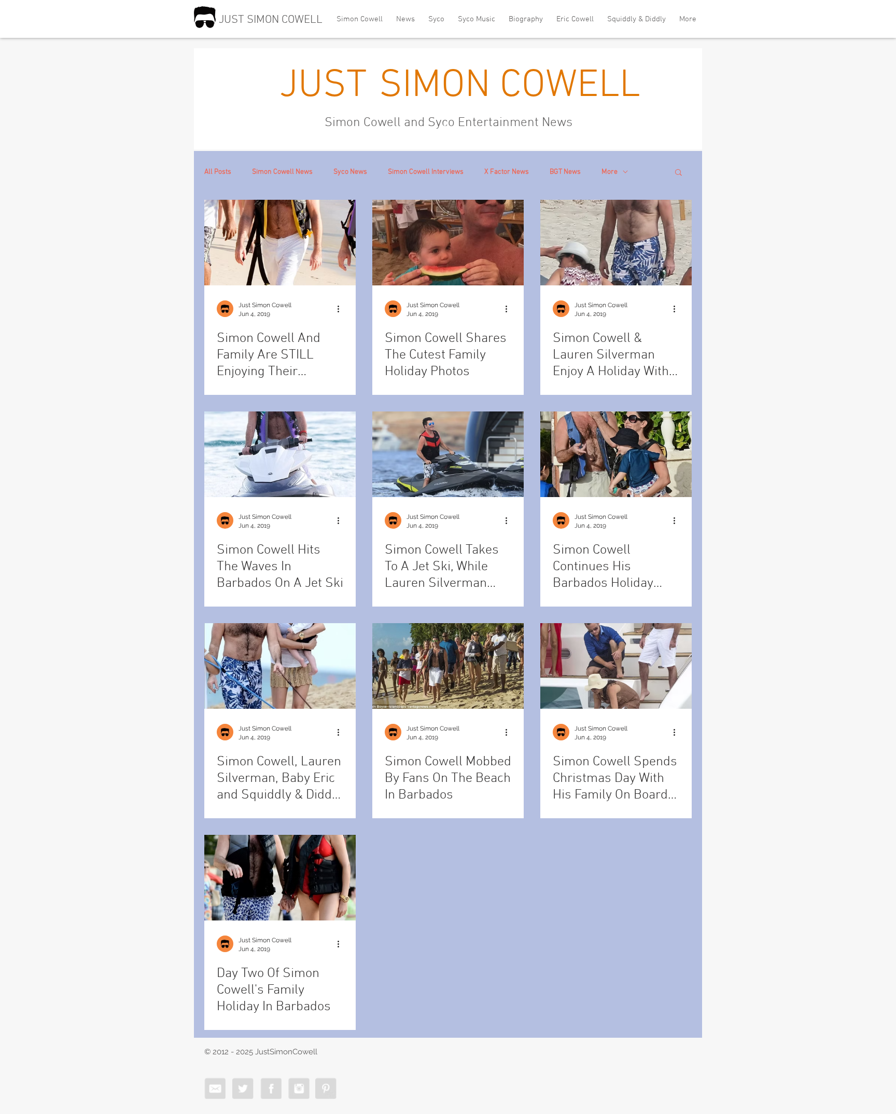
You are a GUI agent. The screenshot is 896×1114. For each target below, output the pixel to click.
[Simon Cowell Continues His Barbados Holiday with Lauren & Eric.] (616, 454)
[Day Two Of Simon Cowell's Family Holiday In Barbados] (280, 877)
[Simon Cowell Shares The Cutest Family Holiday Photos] (448, 242)
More (609, 172)
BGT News (565, 172)
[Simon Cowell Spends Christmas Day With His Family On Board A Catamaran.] (616, 666)
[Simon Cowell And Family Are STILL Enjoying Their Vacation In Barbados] (280, 242)
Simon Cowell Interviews (426, 172)
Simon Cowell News (282, 172)
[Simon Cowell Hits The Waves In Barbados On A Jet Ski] (280, 454)
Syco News (350, 172)
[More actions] (341, 308)
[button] (678, 173)
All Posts (217, 172)
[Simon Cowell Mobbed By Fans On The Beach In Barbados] (448, 666)
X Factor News (506, 172)
